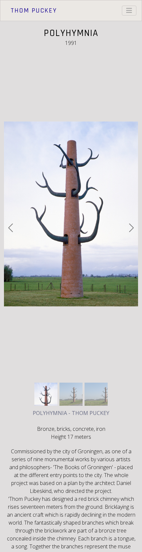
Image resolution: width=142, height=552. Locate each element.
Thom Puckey (34, 10)
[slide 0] (45, 394)
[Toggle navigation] (129, 11)
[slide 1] (71, 394)
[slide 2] (96, 394)
